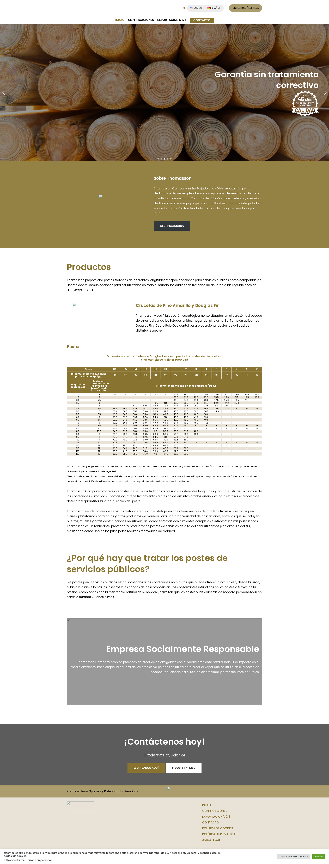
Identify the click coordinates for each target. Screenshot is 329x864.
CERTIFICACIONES (172, 226)
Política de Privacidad (219, 834)
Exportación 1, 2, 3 (171, 20)
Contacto (201, 20)
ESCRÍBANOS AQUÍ (146, 768)
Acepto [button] (318, 856)
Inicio (120, 20)
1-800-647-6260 (184, 768)
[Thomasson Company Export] (80, 8)
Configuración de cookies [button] (293, 856)
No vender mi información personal (29, 860)
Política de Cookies (217, 828)
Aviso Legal (211, 840)
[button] (184, 8)
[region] (164, 92)
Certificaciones (141, 20)
